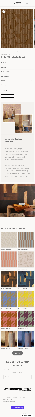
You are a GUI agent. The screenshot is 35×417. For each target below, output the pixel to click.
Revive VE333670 (23, 348)
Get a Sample (7, 96)
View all (17, 353)
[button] (3, 3)
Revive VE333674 (23, 308)
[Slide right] (21, 51)
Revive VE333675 (6, 308)
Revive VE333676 (23, 289)
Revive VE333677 (6, 289)
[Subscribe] (30, 377)
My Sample (27, 415)
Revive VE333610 (23, 269)
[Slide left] (14, 51)
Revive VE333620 (6, 269)
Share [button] (5, 90)
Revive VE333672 (23, 328)
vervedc (15, 413)
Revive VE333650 (6, 249)
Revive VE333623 (23, 249)
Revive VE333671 (6, 348)
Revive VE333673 (6, 328)
